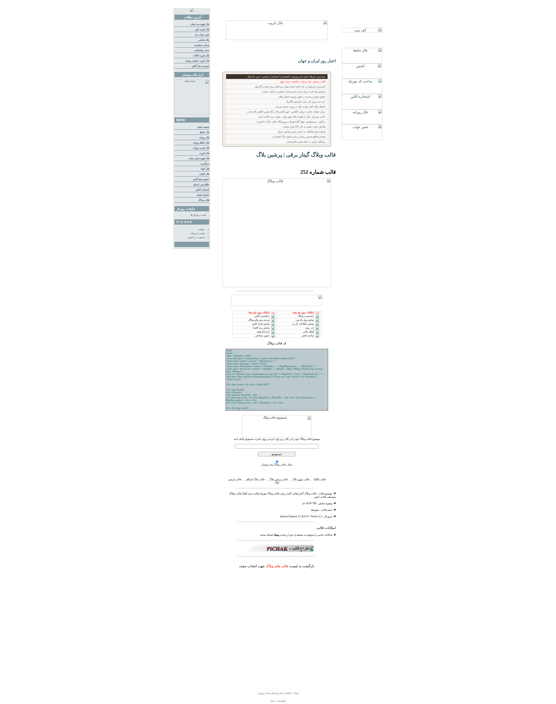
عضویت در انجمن (196, 237)
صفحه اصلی (203, 127)
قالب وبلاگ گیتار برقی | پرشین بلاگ (296, 155)
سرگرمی (204, 163)
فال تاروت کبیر (202, 29)
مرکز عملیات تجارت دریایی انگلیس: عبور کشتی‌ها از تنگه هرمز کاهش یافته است (286, 111)
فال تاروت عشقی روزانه (197, 61)
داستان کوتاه (203, 195)
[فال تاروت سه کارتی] (277, 39)
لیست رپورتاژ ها (198, 215)
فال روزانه (204, 137)
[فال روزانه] (362, 123)
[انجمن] (362, 77)
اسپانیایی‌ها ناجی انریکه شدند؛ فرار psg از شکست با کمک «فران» (293, 91)
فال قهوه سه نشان (199, 24)
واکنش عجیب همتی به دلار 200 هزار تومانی (304, 126)
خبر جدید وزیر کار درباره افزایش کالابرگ (305, 101)
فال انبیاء (205, 169)
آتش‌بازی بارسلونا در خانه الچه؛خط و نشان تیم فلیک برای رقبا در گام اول (290, 86)
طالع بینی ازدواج (201, 184)
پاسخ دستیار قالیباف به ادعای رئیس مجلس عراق (301, 131)
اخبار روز (328, 60)
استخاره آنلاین (202, 190)
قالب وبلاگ (203, 200)
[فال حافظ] (362, 62)
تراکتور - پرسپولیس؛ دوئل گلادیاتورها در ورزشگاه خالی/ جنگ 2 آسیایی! (290, 121)
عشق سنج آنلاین (201, 179)
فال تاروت (204, 153)
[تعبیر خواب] (362, 139)
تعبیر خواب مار (202, 34)
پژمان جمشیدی (201, 45)
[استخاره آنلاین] (362, 108)
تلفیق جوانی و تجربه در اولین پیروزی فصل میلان (301, 96)
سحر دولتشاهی (201, 50)
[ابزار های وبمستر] (191, 113)
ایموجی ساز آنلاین (200, 66)
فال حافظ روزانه (201, 143)
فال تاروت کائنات (201, 55)
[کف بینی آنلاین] (362, 31)
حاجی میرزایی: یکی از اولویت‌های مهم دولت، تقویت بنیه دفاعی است (291, 116)
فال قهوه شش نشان (199, 158)
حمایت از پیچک (197, 233)
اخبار (272, 701)
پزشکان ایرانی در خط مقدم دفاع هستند (305, 141)
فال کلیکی (204, 174)
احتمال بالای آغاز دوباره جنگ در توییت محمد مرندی (300, 106)
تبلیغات (201, 229)
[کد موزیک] (362, 93)
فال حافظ (204, 132)
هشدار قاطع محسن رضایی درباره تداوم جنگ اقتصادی (299, 136)
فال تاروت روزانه (201, 148)
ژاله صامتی (203, 40)
